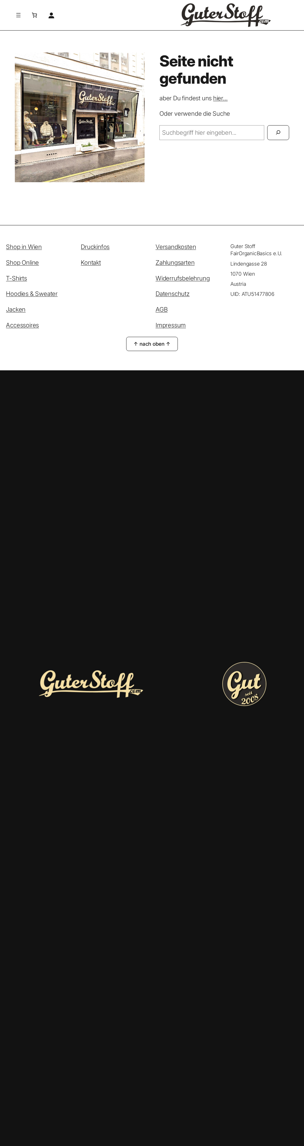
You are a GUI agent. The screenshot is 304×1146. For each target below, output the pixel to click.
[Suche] (278, 132)
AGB (161, 309)
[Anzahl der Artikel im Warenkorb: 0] (34, 15)
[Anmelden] (51, 15)
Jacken (16, 309)
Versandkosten (176, 246)
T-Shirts (16, 278)
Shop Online (22, 262)
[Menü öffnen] (18, 15)
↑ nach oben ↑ (152, 344)
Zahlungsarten (175, 262)
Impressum (171, 325)
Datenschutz (173, 293)
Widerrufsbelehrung (183, 278)
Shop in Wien (24, 246)
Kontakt (91, 262)
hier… (220, 98)
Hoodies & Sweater (32, 293)
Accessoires (22, 325)
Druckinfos (95, 246)
